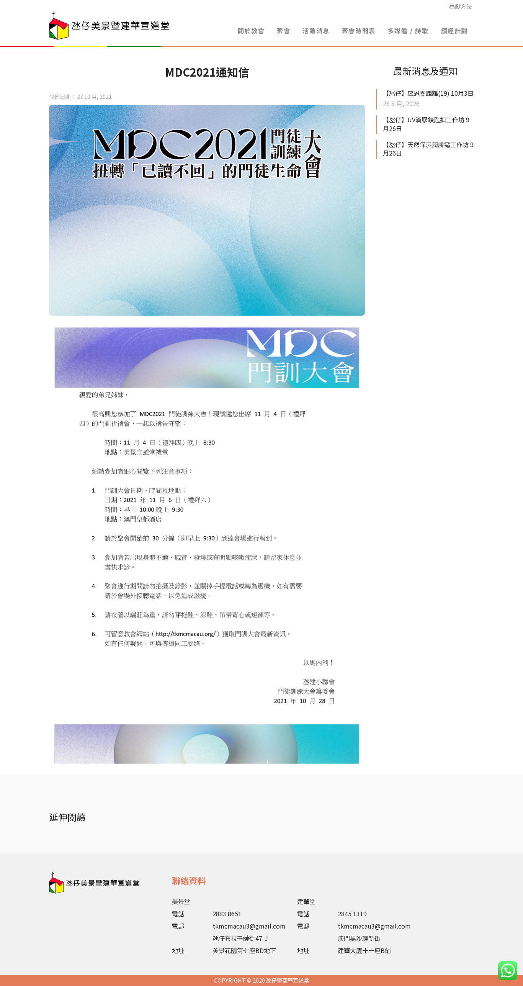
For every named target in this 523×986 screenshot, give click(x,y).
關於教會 (251, 30)
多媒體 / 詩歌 (408, 30)
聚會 (283, 30)
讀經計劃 (454, 30)
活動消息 (315, 30)
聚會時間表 (359, 30)
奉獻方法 (460, 6)
